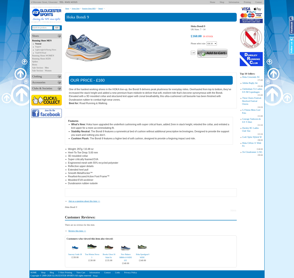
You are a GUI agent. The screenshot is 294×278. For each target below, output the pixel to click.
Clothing (37, 76)
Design (95, 276)
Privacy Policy (130, 272)
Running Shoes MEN (42, 40)
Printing (247, 2)
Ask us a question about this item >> (84, 201)
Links (117, 272)
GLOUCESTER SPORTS (63, 275)
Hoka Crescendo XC (251, 77)
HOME (33, 272)
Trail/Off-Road (40, 53)
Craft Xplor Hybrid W (252, 137)
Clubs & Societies (42, 88)
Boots (34, 65)
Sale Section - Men (40, 68)
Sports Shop (75, 8)
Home (212, 2)
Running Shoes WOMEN (43, 55)
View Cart (80, 272)
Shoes (35, 35)
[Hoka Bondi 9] (88, 48)
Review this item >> (77, 231)
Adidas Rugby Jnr (250, 83)
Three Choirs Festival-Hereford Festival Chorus (252, 101)
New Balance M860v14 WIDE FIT (125, 257)
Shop (222, 2)
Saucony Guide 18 (75, 254)
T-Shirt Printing (65, 272)
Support (38, 47)
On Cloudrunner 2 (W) (252, 152)
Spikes (35, 61)
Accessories (38, 82)
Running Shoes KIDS (41, 59)
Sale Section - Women (41, 71)
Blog (52, 272)
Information (234, 2)
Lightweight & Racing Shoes (45, 50)
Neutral (38, 44)
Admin (233, 210)
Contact (258, 2)
